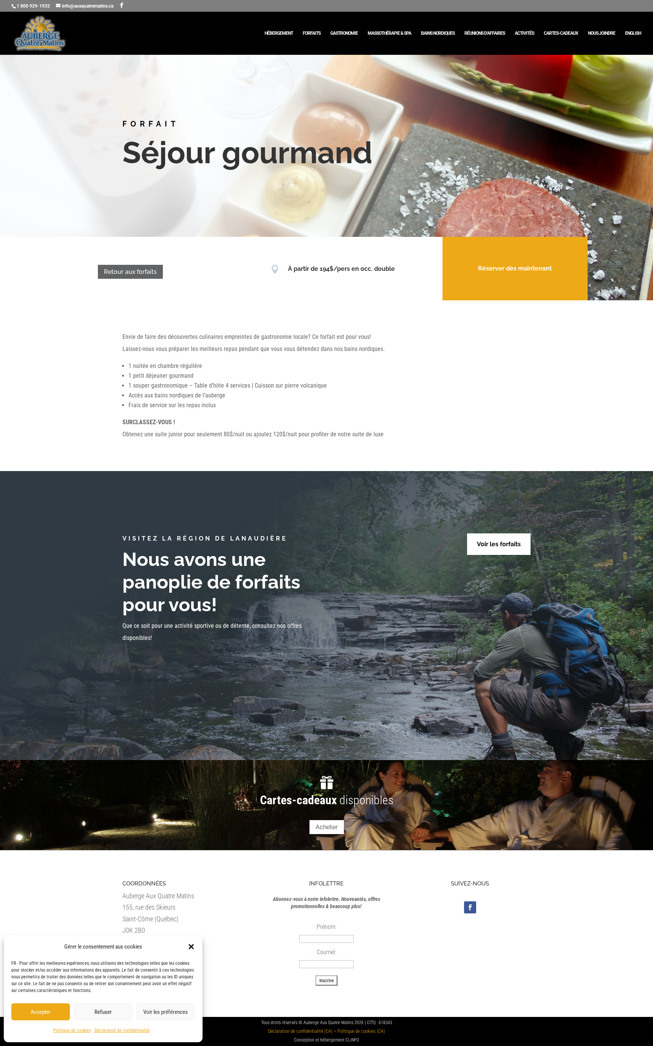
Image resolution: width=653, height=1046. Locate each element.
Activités (524, 33)
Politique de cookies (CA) (361, 1031)
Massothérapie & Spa (389, 33)
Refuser (103, 1012)
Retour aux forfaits (130, 271)
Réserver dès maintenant (515, 268)
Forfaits (311, 33)
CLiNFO (352, 1040)
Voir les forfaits (499, 544)
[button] (191, 946)
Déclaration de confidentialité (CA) (300, 1031)
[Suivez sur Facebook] (470, 907)
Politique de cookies (72, 1030)
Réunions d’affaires (484, 33)
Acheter (327, 827)
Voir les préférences (165, 1012)
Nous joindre (601, 33)
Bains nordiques (438, 33)
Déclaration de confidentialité (122, 1030)
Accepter (41, 1012)
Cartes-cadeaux (561, 33)
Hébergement (279, 33)
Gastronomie (344, 33)
